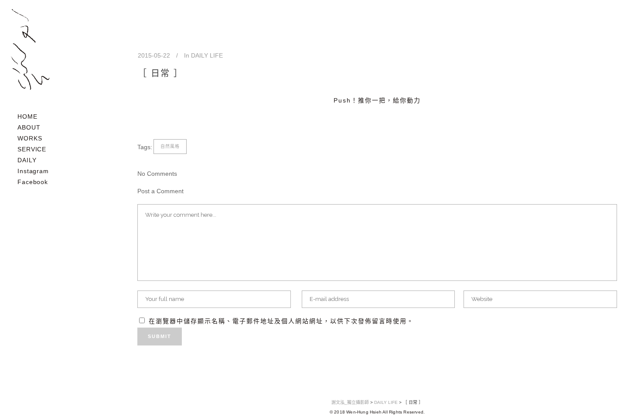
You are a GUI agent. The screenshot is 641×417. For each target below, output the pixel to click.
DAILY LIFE (207, 55)
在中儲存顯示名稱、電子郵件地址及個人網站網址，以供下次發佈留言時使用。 (281, 321)
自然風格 (170, 146)
